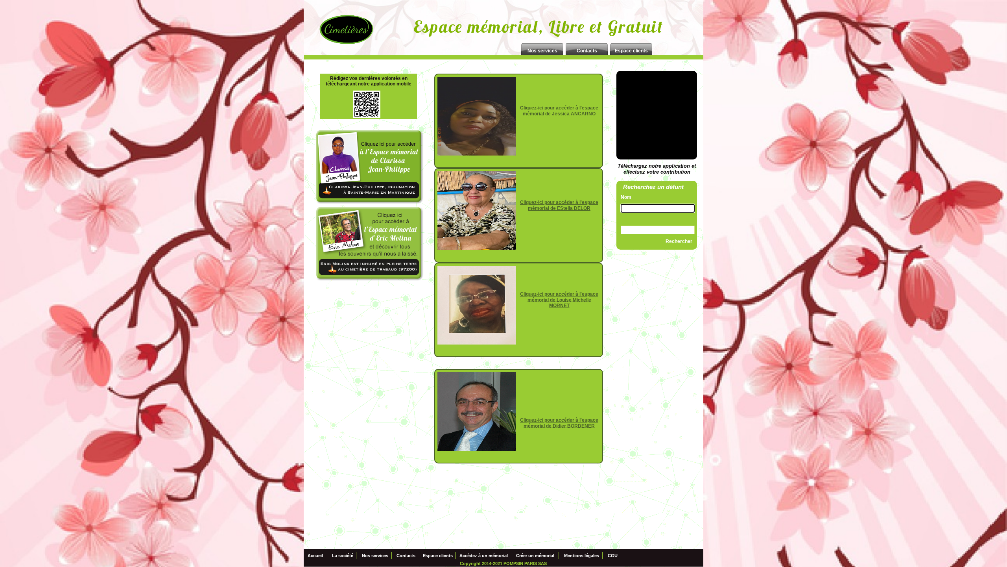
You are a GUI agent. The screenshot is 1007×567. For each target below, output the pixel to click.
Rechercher (679, 241)
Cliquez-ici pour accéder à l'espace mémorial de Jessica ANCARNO (559, 111)
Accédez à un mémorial (483, 556)
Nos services (375, 556)
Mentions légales (581, 556)
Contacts (406, 556)
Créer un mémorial (535, 556)
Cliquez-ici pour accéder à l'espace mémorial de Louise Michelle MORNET (559, 300)
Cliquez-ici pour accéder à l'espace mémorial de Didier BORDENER (559, 423)
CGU (613, 556)
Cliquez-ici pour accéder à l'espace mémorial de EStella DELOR (559, 205)
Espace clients (438, 556)
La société (342, 556)
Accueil (315, 556)
